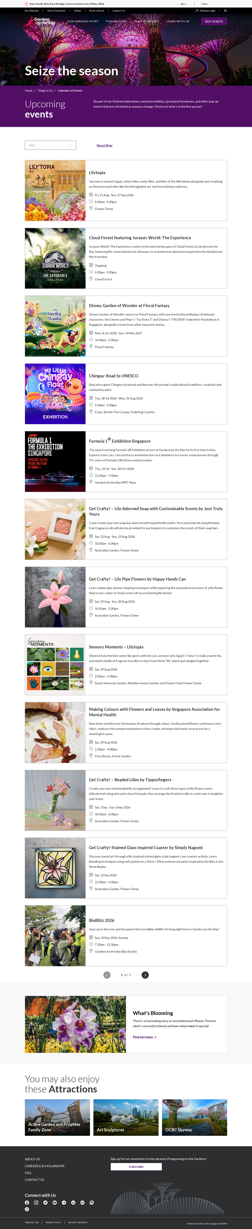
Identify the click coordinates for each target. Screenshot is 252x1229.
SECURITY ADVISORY (78, 1222)
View (204, 3)
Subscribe (136, 1166)
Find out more (143, 1037)
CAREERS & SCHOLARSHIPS (44, 1166)
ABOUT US (32, 1159)
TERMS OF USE (32, 1222)
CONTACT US (34, 1180)
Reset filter (105, 145)
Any (32, 145)
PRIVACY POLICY (53, 1222)
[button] (225, 11)
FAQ (28, 1173)
